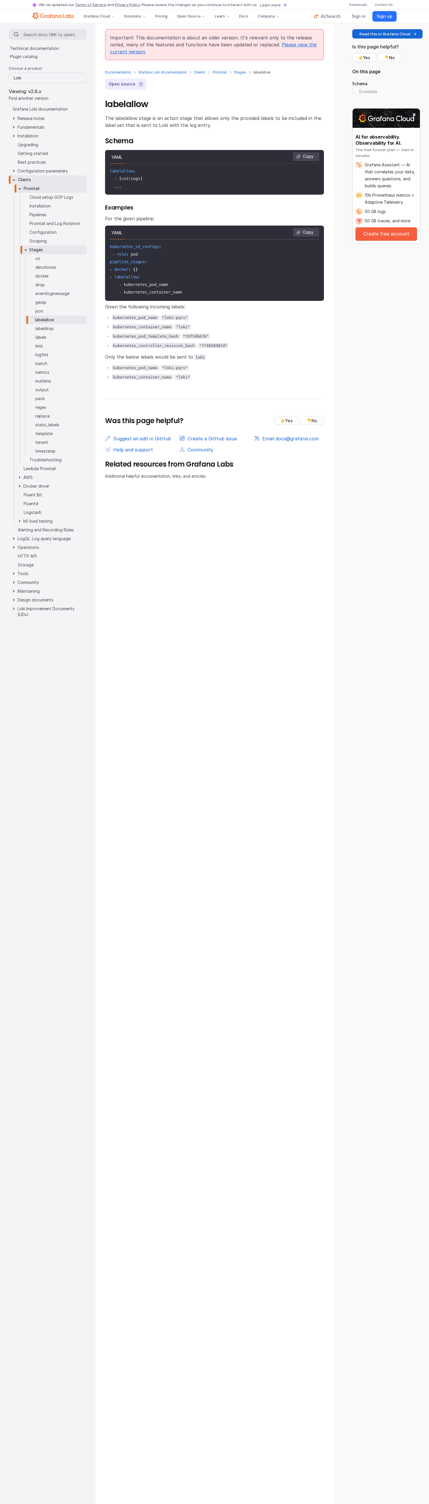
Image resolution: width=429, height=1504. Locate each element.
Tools (23, 573)
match (41, 363)
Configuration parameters (43, 170)
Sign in (359, 16)
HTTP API (27, 556)
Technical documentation (34, 48)
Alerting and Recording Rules (46, 529)
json (39, 310)
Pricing (161, 16)
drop (40, 284)
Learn (220, 16)
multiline (43, 380)
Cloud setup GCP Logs (51, 197)
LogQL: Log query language (44, 538)
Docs (243, 16)
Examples (368, 91)
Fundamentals (31, 127)
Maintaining (29, 591)
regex (40, 407)
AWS (28, 477)
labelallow (44, 319)
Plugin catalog (24, 56)
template (44, 433)
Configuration (43, 232)
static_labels (47, 424)
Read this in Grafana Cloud (385, 34)
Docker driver (36, 486)
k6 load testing (38, 521)
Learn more (270, 5)
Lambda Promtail (40, 468)
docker (42, 275)
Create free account (386, 234)
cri (37, 258)
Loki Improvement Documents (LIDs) (46, 611)
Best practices (32, 162)
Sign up (384, 16)
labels (40, 337)
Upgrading (28, 144)
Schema (359, 83)
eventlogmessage (52, 293)
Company (266, 16)
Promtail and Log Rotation (54, 223)
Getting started (33, 153)
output (42, 389)
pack (40, 398)
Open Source (189, 16)
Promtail (220, 72)
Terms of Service (90, 4)
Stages (240, 72)
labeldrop (44, 328)
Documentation (118, 72)
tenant (41, 442)
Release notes (31, 118)
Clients (199, 72)
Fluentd (31, 503)
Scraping (38, 240)
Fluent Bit (33, 494)
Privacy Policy (127, 4)
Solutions (132, 16)
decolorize (45, 267)
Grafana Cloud (96, 16)
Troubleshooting (45, 459)
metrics (42, 372)
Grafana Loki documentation (162, 72)
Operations (28, 547)
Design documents (35, 599)
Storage (26, 564)
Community (28, 582)
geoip (40, 302)
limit (39, 345)
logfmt (41, 354)
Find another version (28, 98)
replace (42, 415)
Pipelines (37, 214)
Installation (28, 135)
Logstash (32, 512)
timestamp (45, 451)
